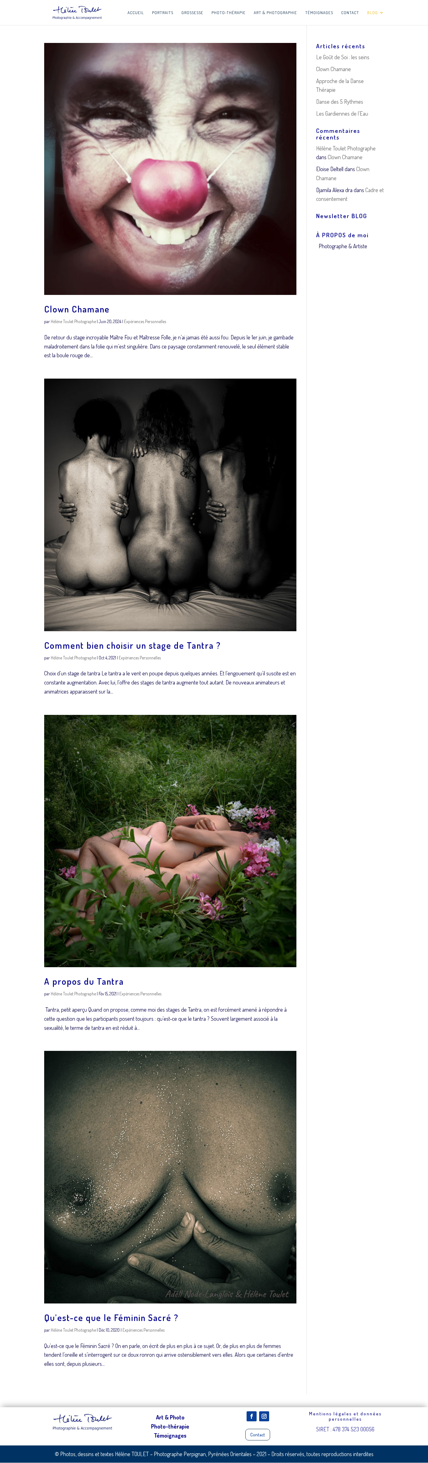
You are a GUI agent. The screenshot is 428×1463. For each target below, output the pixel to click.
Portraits (162, 12)
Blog (372, 12)
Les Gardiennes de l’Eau (342, 113)
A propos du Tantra (84, 981)
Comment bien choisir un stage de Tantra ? (132, 645)
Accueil (136, 12)
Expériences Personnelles (145, 321)
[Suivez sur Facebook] (252, 1416)
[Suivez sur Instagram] (264, 1416)
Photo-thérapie (228, 12)
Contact (350, 12)
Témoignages (319, 12)
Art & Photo (170, 1417)
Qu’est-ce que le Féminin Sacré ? (111, 1317)
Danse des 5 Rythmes (339, 101)
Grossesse (192, 12)
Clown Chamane (77, 309)
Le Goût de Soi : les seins (342, 57)
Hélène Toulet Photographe (73, 321)
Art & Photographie (275, 12)
